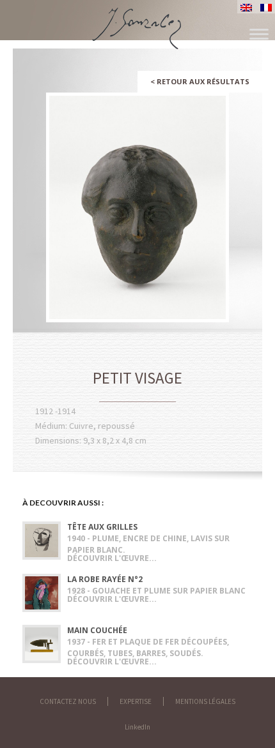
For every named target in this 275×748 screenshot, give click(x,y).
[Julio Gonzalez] (138, 22)
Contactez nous (68, 701)
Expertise (136, 701)
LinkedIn (137, 726)
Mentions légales (205, 701)
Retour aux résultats (199, 81)
